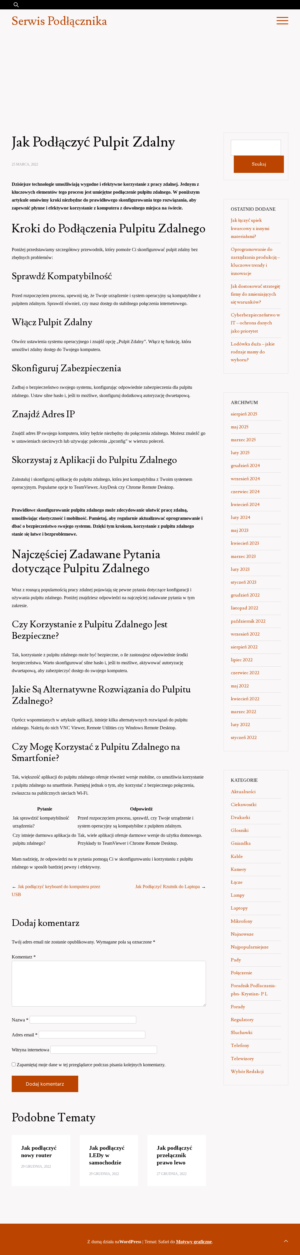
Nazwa (20, 1019)
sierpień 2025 (244, 414)
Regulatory (242, 1020)
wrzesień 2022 (245, 634)
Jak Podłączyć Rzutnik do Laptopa (167, 886)
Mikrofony (242, 921)
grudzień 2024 (245, 466)
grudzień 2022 (245, 595)
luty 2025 (240, 453)
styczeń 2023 (243, 582)
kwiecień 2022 (245, 699)
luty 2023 (240, 569)
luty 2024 (240, 517)
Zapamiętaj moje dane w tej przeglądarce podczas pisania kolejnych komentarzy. (91, 1064)
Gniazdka (241, 843)
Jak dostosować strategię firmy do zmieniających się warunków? (255, 294)
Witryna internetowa (30, 1049)
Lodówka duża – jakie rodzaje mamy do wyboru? (253, 352)
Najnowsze (242, 934)
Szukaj (259, 164)
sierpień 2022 (244, 647)
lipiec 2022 (242, 660)
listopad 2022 (244, 608)
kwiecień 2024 (245, 505)
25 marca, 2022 (25, 164)
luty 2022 (240, 725)
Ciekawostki (243, 805)
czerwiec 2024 (245, 492)
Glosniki (239, 830)
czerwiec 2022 (245, 673)
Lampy (238, 895)
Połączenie (241, 973)
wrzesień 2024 (245, 479)
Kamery (238, 869)
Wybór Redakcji (247, 1072)
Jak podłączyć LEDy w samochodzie (107, 1155)
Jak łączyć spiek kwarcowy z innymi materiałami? (250, 228)
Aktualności (243, 792)
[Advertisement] (150, 77)
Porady (238, 1007)
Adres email (25, 1034)
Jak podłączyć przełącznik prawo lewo (174, 1155)
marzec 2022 (243, 712)
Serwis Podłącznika (59, 21)
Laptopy (239, 908)
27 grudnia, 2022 (172, 1174)
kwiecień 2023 (245, 543)
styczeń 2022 (244, 737)
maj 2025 (239, 427)
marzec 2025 (243, 440)
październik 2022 (248, 621)
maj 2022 (240, 686)
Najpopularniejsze (250, 947)
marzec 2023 (243, 556)
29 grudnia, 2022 (36, 1166)
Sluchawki (241, 1033)
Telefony (240, 1045)
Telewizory (242, 1059)
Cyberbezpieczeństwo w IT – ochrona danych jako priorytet (255, 323)
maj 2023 (239, 530)
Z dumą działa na (114, 1241)
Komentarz (24, 956)
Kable (237, 856)
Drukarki (240, 817)
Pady (236, 960)
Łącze (237, 882)
